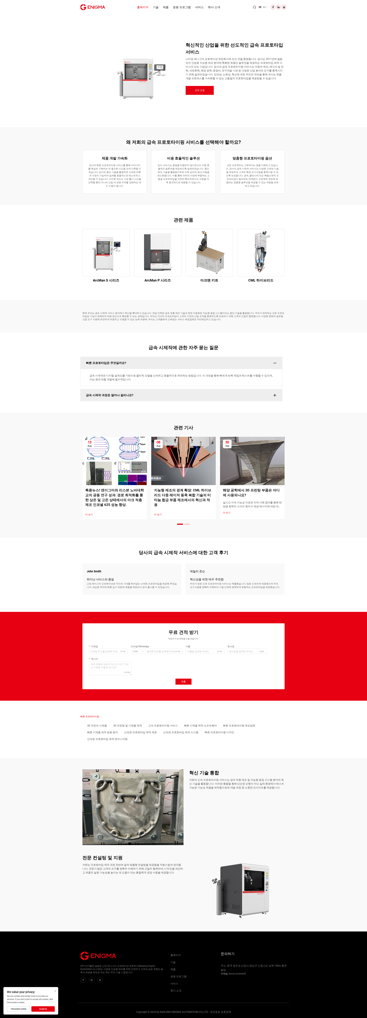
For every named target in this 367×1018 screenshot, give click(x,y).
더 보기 (89, 514)
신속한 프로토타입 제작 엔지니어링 (107, 739)
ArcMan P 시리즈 (158, 280)
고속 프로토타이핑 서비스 (163, 725)
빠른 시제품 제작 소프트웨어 (200, 725)
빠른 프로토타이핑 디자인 (219, 732)
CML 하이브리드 (261, 280)
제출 (183, 681)
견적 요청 (200, 90)
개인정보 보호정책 (220, 1011)
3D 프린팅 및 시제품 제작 (127, 725)
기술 (156, 7)
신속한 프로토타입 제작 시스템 (180, 732)
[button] (180, 524)
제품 (166, 7)
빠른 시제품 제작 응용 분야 (102, 732)
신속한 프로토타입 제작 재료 (140, 732)
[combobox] (138, 651)
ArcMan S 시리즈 (106, 280)
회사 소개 (214, 7)
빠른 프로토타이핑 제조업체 (239, 725)
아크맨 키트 (209, 280)
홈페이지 (143, 7)
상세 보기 (106, 252)
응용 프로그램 (182, 7)
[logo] (92, 7)
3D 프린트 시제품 (97, 725)
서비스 (199, 7)
